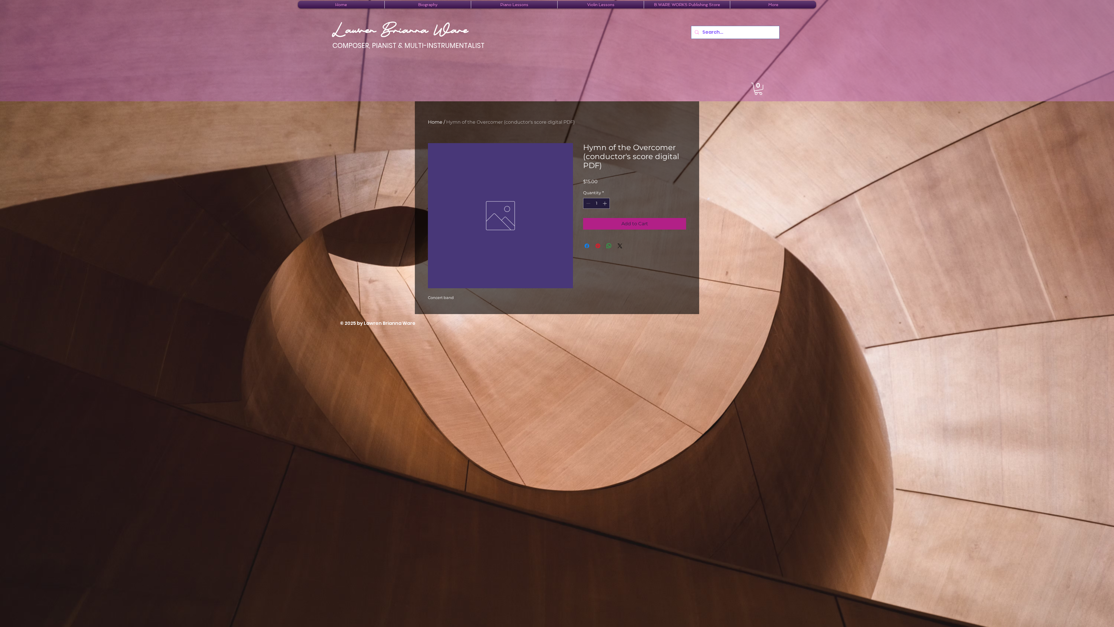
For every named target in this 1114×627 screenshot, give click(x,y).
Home (435, 122)
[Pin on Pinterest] (597, 245)
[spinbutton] (596, 203)
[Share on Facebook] (586, 245)
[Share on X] (619, 245)
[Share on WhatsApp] (608, 245)
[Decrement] (587, 203)
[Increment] (605, 203)
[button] (427, 4)
